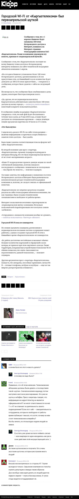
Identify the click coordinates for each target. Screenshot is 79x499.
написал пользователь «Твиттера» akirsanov (21, 217)
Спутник (58, 4)
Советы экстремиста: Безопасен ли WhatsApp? (26, 345)
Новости (25, 4)
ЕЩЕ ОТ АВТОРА (32, 327)
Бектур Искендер (21, 373)
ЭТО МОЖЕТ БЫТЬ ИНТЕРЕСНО (13, 327)
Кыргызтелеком (20, 276)
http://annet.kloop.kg (21, 313)
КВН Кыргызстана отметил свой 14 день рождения (39, 299)
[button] (75, 4)
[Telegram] (18, 28)
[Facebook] (3, 28)
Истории (33, 4)
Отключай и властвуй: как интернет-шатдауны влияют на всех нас (43, 345)
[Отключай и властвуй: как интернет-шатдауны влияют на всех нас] (43, 336)
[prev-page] (2, 351)
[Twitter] (8, 28)
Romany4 (12, 461)
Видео (40, 4)
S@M (10, 365)
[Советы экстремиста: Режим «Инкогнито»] (9, 336)
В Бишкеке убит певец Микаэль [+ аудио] (12, 299)
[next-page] (6, 351)
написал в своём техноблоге (38, 104)
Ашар (65, 4)
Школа (51, 4)
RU (69, 4)
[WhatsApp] (22, 28)
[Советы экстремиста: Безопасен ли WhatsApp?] (26, 336)
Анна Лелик (7, 23)
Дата (45, 4)
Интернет (10, 276)
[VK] (13, 28)
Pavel (11, 382)
